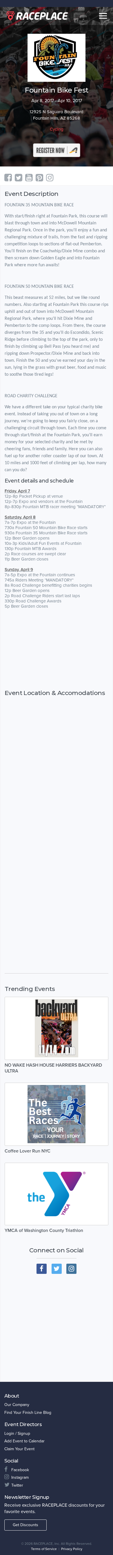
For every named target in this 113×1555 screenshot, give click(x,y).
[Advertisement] (56, 649)
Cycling (56, 129)
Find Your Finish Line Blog (27, 1412)
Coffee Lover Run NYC (27, 1151)
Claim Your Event (19, 1448)
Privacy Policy (71, 1549)
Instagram (20, 1477)
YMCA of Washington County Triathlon (44, 1230)
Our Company (16, 1404)
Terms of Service (44, 1549)
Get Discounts (25, 1524)
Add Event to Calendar (24, 1441)
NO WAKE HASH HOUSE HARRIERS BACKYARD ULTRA (53, 1068)
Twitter (17, 1485)
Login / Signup (17, 1433)
